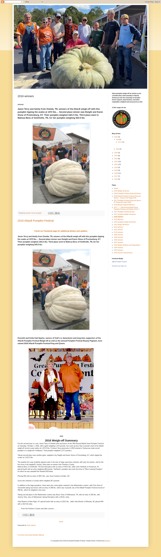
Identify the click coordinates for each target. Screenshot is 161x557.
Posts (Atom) (31, 525)
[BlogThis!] (51, 213)
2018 (116, 173)
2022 (116, 161)
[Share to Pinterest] (58, 213)
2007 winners (118, 242)
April (117, 149)
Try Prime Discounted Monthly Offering (31, 535)
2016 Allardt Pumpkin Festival (36, 220)
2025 (116, 153)
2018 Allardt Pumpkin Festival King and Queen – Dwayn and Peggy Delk (127, 197)
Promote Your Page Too (119, 266)
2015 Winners (118, 219)
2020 (116, 167)
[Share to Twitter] (54, 213)
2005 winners (118, 247)
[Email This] (49, 213)
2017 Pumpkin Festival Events (124, 212)
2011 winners (118, 230)
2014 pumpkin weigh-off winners (125, 222)
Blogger (107, 541)
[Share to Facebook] (56, 213)
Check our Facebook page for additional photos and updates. (61, 231)
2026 (116, 137)
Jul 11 (120, 142)
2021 (116, 164)
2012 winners (118, 227)
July (117, 139)
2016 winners (118, 217)
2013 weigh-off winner (121, 224)
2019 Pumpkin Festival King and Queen (127, 193)
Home (61, 522)
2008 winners (118, 237)
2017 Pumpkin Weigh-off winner (125, 214)
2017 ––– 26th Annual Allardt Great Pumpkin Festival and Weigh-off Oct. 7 (127, 208)
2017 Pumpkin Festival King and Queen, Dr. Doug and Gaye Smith (127, 201)
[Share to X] (28, 515)
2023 (116, 159)
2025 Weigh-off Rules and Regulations (127, 245)
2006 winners (118, 240)
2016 (116, 179)
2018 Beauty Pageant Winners (124, 205)
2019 (116, 170)
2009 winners (118, 235)
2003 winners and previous (123, 253)
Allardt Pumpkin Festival (119, 261)
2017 (116, 176)
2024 (116, 156)
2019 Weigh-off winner (121, 191)
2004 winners (118, 250)
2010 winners (118, 232)
